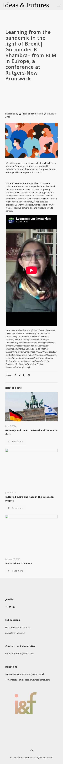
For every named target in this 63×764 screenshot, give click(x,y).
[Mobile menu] (58, 5)
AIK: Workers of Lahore (18, 563)
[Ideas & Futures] (25, 5)
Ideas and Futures (31, 113)
